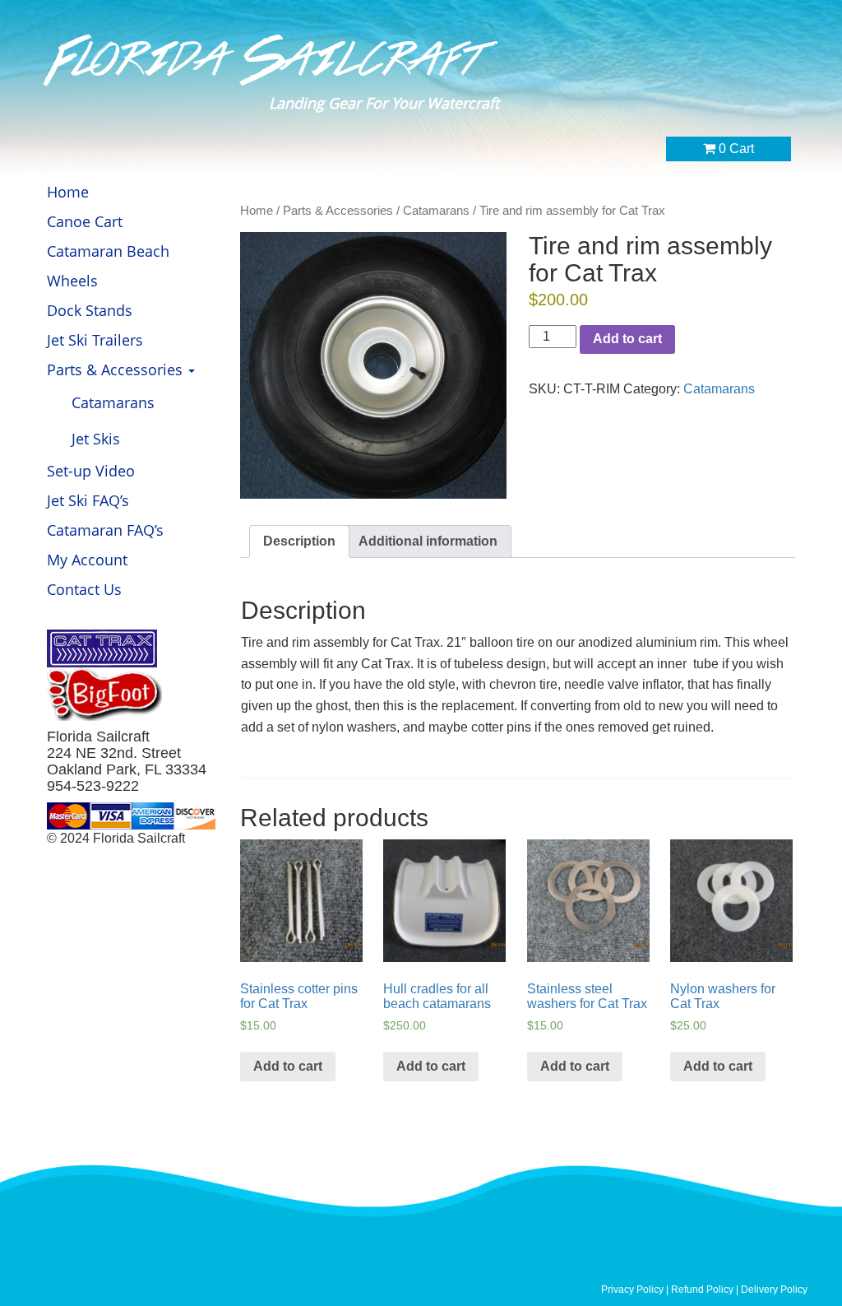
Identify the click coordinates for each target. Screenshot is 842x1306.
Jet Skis (96, 439)
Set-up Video (91, 471)
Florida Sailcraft (267, 60)
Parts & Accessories (117, 369)
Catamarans (113, 402)
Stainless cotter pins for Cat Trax (299, 996)
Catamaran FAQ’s (105, 530)
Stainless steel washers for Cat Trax (587, 996)
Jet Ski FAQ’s (88, 500)
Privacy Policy (632, 1289)
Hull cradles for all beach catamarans (437, 996)
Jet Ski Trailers (95, 340)
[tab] (299, 542)
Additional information (428, 541)
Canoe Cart (85, 221)
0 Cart (734, 149)
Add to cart (627, 339)
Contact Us (84, 589)
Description (299, 541)
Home (68, 192)
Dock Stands (89, 310)
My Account (87, 559)
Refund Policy (703, 1289)
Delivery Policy (774, 1289)
